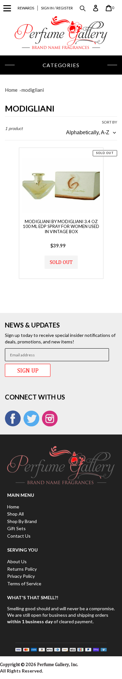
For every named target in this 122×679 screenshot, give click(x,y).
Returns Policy (22, 569)
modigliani (32, 90)
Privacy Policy (21, 576)
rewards (26, 8)
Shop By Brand (22, 521)
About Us (17, 561)
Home (11, 90)
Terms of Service (24, 583)
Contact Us (19, 536)
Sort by (109, 122)
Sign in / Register (57, 8)
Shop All (15, 514)
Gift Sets (16, 528)
